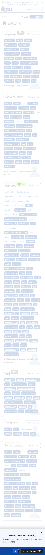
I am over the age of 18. (32, 551)
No (16, 551)
